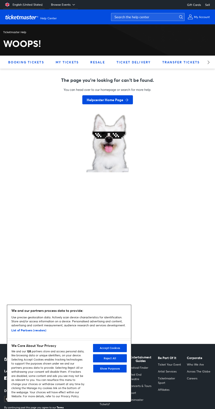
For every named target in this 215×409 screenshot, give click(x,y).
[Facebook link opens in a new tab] (6, 378)
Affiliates (163, 390)
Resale (97, 62)
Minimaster (136, 400)
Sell (207, 5)
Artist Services (167, 371)
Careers (192, 378)
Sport (132, 393)
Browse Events (61, 5)
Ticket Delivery (134, 62)
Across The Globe (198, 371)
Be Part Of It (167, 358)
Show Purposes (110, 368)
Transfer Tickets (181, 62)
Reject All (110, 358)
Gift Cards (194, 5)
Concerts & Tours (140, 386)
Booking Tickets (26, 62)
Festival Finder (138, 368)
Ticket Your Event (169, 364)
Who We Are (195, 364)
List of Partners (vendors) (28, 330)
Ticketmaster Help (14, 32)
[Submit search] (180, 17)
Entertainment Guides (140, 359)
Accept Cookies (110, 348)
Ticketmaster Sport (166, 380)
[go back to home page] (107, 157)
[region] (69, 353)
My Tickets (67, 62)
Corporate (194, 358)
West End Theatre (135, 376)
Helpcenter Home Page (105, 100)
